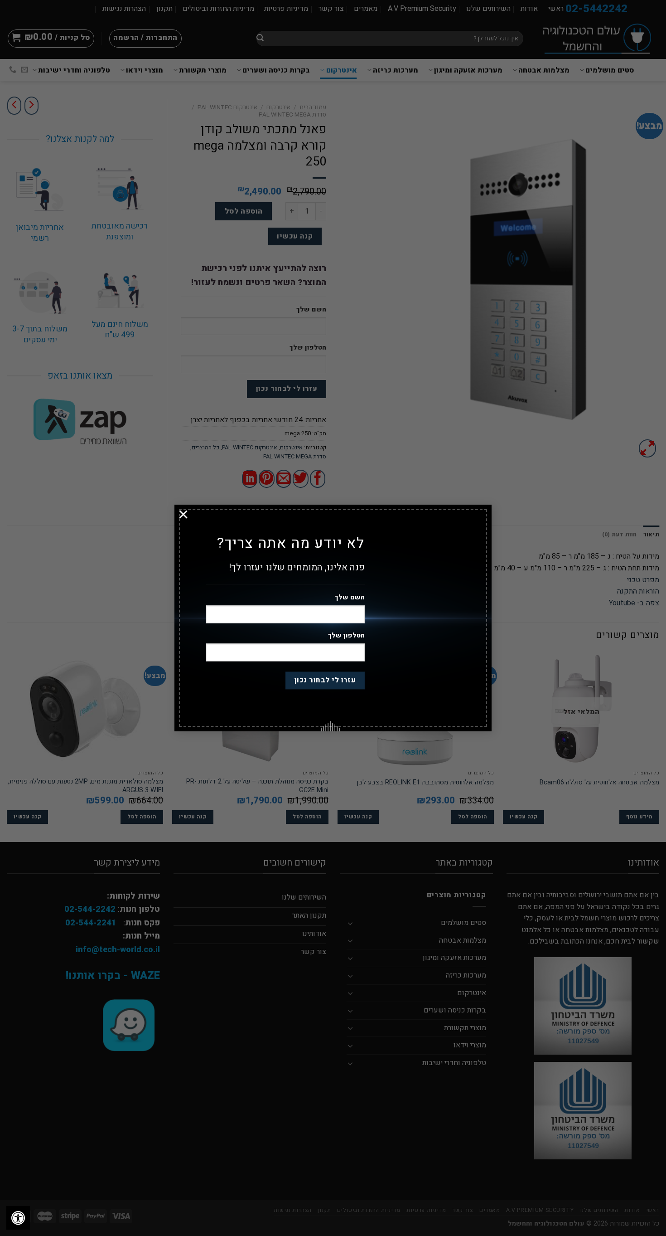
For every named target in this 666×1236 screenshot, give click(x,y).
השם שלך (350, 598)
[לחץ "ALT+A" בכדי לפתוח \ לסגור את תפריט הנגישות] (18, 1218)
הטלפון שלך (346, 636)
